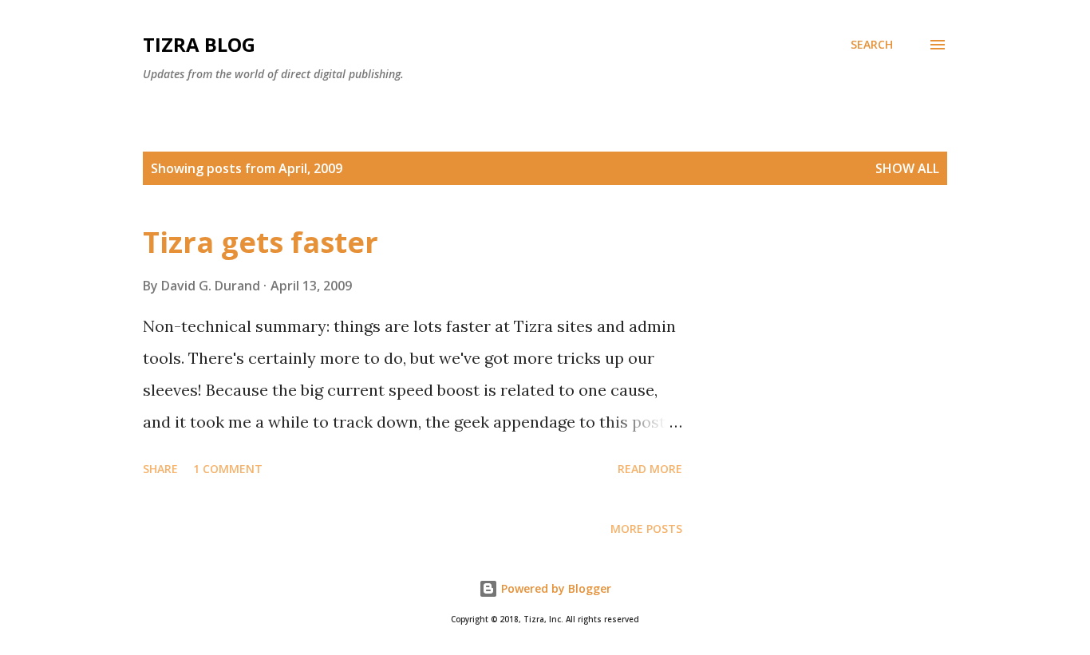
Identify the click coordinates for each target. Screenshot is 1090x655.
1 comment (228, 468)
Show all (907, 168)
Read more (650, 468)
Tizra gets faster (260, 242)
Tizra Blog (199, 44)
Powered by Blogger (554, 588)
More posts (646, 528)
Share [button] (160, 468)
